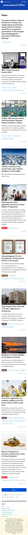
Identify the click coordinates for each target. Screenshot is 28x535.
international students (13, 477)
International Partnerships (7, 514)
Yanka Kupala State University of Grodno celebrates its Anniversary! (13, 308)
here (11, 523)
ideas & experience (6, 87)
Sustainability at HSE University (8, 510)
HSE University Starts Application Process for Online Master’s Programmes (13, 204)
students (14, 87)
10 (3, 497)
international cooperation (18, 90)
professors (10, 324)
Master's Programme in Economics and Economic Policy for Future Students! (13, 453)
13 (10, 497)
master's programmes (13, 228)
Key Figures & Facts (6, 508)
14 (12, 497)
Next (13, 490)
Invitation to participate (19, 418)
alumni (3, 135)
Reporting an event (6, 90)
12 (7, 497)
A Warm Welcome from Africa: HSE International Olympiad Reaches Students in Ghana (13, 120)
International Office (14, 5)
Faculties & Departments (7, 512)
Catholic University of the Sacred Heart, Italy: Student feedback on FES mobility (12, 168)
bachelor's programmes (7, 423)
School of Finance (6, 42)
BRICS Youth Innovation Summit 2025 (10, 71)
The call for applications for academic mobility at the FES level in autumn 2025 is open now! (12, 401)
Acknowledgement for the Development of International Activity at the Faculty (13, 258)
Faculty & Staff (5, 516)
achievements (12, 275)
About (4, 504)
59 (17, 497)
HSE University (7, 1)
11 (5, 497)
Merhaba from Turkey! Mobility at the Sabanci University (13, 356)
